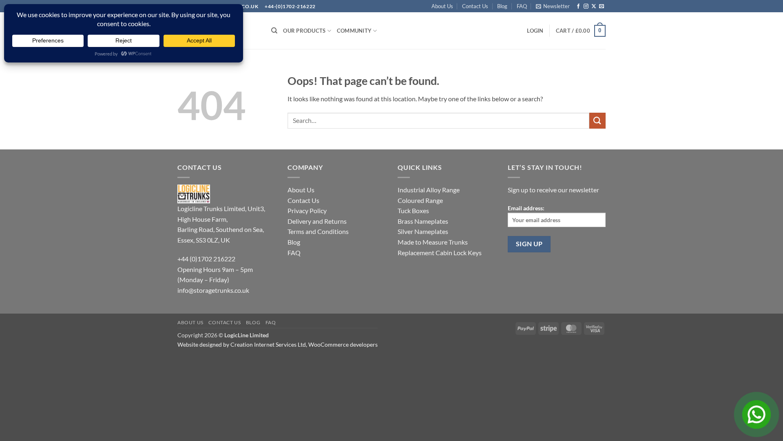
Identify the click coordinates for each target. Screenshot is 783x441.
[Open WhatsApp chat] (756, 414)
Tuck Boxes (413, 210)
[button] (553, 6)
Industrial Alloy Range (429, 190)
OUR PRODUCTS (304, 30)
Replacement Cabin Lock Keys (440, 252)
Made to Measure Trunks (433, 242)
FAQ (522, 6)
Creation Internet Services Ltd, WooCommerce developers (304, 344)
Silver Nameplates (423, 231)
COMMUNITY (354, 30)
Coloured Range (420, 200)
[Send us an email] (601, 6)
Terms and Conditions (318, 231)
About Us (442, 6)
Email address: (526, 208)
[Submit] (597, 121)
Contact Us (475, 6)
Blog (502, 6)
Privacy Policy (307, 210)
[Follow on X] (593, 6)
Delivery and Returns (317, 221)
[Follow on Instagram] (586, 6)
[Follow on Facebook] (578, 6)
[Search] (274, 30)
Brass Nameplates (423, 221)
